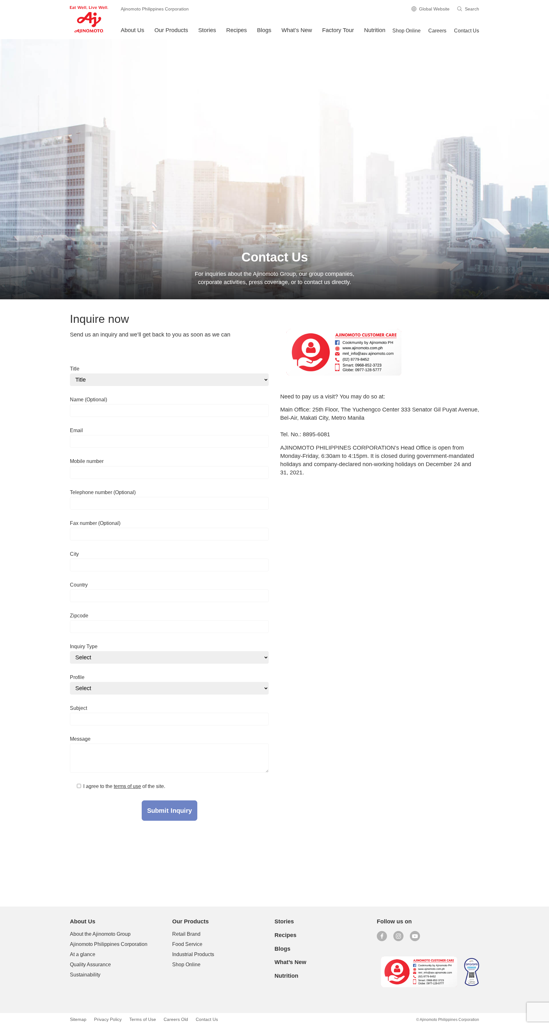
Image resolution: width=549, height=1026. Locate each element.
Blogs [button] (264, 30)
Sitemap (78, 1019)
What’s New (296, 30)
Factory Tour (338, 30)
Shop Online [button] (406, 30)
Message (80, 739)
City (74, 554)
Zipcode (79, 615)
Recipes (236, 30)
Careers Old (176, 1019)
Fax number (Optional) (95, 523)
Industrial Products (193, 954)
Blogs (282, 949)
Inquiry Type (84, 646)
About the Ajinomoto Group (100, 934)
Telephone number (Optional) (103, 492)
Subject (78, 708)
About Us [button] (132, 30)
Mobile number (87, 461)
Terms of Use (142, 1019)
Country (79, 585)
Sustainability (85, 974)
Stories (207, 30)
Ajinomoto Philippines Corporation (108, 944)
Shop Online (186, 964)
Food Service (187, 944)
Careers (437, 30)
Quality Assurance (90, 964)
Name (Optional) (88, 399)
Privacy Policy (108, 1019)
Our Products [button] (171, 30)
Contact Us (466, 30)
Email (76, 430)
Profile (77, 677)
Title (74, 368)
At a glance (82, 954)
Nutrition (374, 30)
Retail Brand (186, 934)
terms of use (127, 786)
